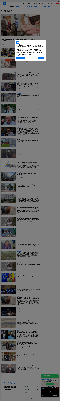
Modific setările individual (20, 58)
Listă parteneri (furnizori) (20, 55)
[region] (30, 50)
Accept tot (41, 58)
